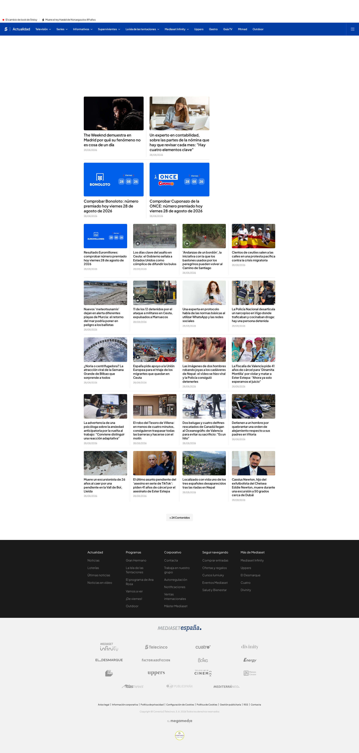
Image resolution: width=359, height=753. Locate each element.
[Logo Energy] (250, 660)
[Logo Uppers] (156, 673)
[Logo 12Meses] (250, 673)
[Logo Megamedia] (181, 721)
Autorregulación (175, 580)
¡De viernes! (134, 599)
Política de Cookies (207, 704)
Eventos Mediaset (215, 583)
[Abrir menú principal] (353, 29)
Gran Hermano (136, 560)
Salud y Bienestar (214, 590)
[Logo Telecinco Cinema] (203, 673)
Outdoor (132, 606)
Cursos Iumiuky (213, 575)
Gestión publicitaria (230, 704)
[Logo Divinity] (250, 647)
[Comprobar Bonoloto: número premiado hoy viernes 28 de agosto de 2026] (114, 179)
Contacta (171, 560)
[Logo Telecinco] (156, 647)
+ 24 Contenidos (179, 517)
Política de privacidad (152, 704)
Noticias (93, 560)
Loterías (93, 568)
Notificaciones (174, 587)
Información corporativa (125, 704)
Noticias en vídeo (100, 583)
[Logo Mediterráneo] (226, 686)
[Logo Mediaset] (179, 630)
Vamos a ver (134, 591)
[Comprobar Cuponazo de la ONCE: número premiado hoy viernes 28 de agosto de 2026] (179, 179)
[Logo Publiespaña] (179, 686)
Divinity (246, 590)
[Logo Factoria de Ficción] (156, 660)
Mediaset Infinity (252, 560)
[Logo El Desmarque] (109, 660)
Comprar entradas (215, 560)
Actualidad (21, 29)
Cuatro (246, 583)
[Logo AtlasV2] (133, 686)
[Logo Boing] (203, 660)
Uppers (246, 568)
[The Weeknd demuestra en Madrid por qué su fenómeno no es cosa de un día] (114, 113)
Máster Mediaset (176, 606)
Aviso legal (103, 704)
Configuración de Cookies (180, 704)
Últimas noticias (99, 575)
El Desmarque (250, 575)
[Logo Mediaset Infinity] (109, 647)
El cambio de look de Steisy (21, 19)
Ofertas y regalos (214, 568)
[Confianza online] (179, 739)
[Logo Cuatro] (203, 647)
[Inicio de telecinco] (5, 29)
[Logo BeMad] (109, 673)
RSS (246, 704)
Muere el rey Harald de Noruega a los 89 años (70, 19)
